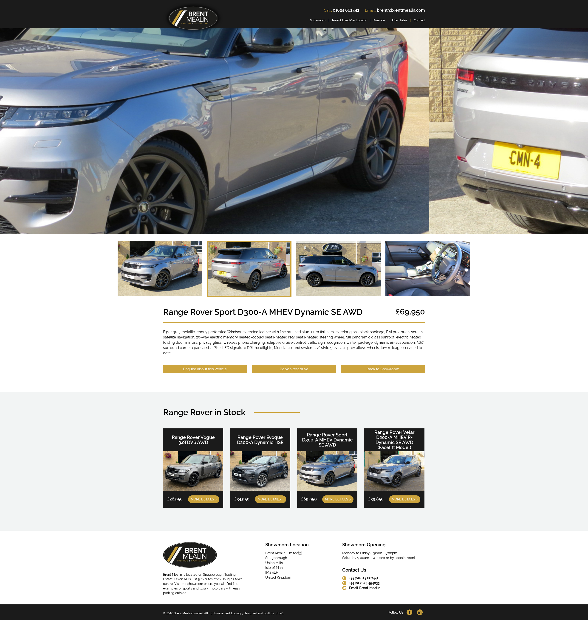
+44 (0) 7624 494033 (364, 583)
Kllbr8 (279, 613)
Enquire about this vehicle (205, 369)
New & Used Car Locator (349, 20)
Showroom (317, 20)
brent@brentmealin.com (401, 10)
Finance (379, 20)
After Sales (399, 20)
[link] (193, 19)
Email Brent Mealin (364, 588)
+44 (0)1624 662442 (364, 578)
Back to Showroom (383, 369)
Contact (419, 20)
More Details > (204, 499)
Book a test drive (294, 369)
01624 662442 (346, 10)
